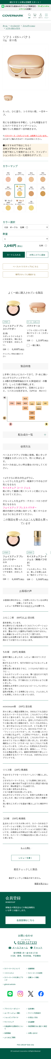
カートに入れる (14, 254)
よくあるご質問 (9, 1037)
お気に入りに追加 (37, 254)
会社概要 (31, 1022)
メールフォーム (20, 947)
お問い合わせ (32, 1033)
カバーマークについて (12, 968)
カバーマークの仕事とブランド (13, 978)
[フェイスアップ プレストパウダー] (13, 308)
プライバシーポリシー (12, 1008)
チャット (38, 947)
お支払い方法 (32, 1017)
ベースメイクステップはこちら (25, 266)
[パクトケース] (37, 308)
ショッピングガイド (11, 1017)
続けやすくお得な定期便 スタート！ (25, 2)
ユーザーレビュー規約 (12, 1013)
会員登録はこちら (25, 920)
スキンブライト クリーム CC (17, 148)
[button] (46, 554)
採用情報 (7, 1033)
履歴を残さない (41, 883)
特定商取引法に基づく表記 (37, 1026)
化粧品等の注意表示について (13, 1027)
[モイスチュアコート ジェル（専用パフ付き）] (37, 538)
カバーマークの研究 (35, 973)
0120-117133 (27, 942)
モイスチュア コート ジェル (16, 487)
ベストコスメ (9, 973)
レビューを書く (25, 857)
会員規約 (31, 1008)
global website (10, 984)
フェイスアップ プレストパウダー (20, 507)
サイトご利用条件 (34, 1013)
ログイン (30, 605)
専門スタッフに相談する (25, 274)
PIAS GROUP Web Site (25, 1045)
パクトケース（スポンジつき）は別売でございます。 (26, 135)
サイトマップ (9, 1022)
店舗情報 (31, 968)
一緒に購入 (35, 345)
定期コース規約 (33, 977)
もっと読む (25, 848)
